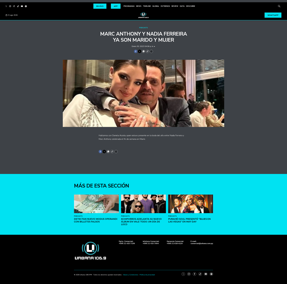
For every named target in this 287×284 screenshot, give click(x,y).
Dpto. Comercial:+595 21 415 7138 (127, 242)
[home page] (143, 15)
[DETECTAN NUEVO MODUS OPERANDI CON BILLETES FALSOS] (96, 204)
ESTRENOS (165, 6)
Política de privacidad (147, 275)
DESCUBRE (190, 6)
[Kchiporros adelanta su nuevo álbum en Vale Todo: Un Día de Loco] (143, 204)
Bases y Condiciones (130, 275)
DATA (182, 6)
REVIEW (175, 6)
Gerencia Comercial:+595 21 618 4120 (175, 242)
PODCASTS (143, 28)
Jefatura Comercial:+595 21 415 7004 (151, 242)
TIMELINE (147, 6)
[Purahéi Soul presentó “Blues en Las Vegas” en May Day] (190, 204)
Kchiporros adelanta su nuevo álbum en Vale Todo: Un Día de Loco (141, 222)
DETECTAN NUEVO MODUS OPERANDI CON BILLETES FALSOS (95, 220)
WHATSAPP (272, 15)
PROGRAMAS (129, 6)
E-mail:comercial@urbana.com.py (202, 242)
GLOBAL (155, 6)
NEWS (138, 6)
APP (116, 6)
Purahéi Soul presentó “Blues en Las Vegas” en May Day (189, 220)
